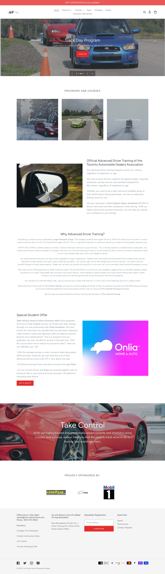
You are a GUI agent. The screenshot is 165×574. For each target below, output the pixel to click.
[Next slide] (87, 73)
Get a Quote (25, 383)
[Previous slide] (72, 73)
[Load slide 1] (76, 74)
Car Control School (29, 568)
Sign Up (82, 54)
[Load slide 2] (79, 74)
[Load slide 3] (81, 74)
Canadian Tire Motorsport (27, 530)
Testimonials (122, 524)
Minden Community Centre (28, 536)
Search (120, 520)
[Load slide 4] (83, 74)
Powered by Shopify (43, 568)
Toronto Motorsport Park (27, 546)
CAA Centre (22, 541)
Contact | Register (124, 527)
